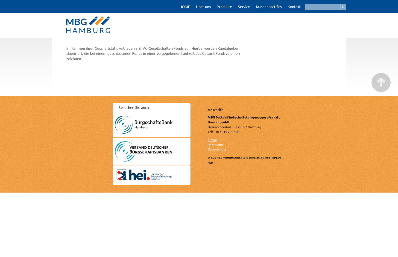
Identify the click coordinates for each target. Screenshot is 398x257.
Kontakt (294, 6)
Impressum (216, 144)
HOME (184, 6)
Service (244, 6)
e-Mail (212, 140)
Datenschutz (217, 149)
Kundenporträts (269, 6)
